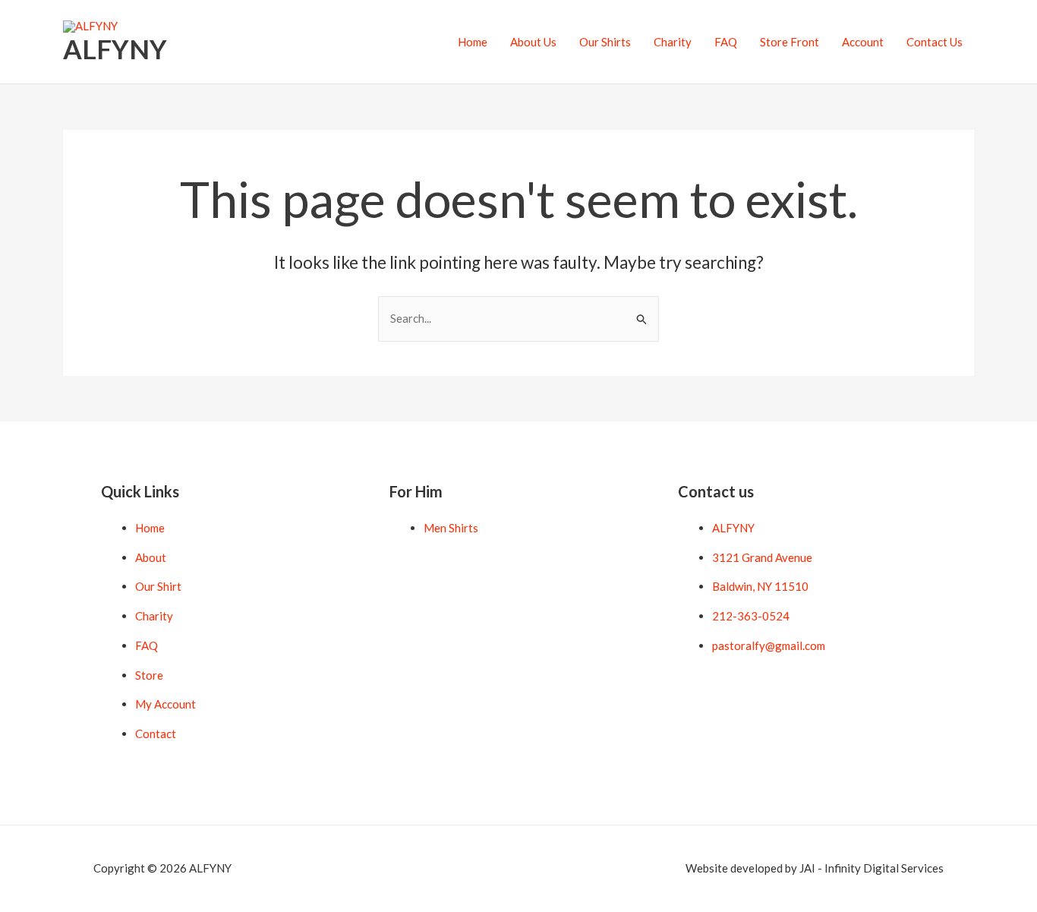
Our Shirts (605, 42)
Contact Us (934, 42)
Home (472, 42)
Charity (673, 42)
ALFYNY (115, 49)
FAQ (725, 42)
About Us (533, 42)
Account (863, 42)
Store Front (789, 42)
